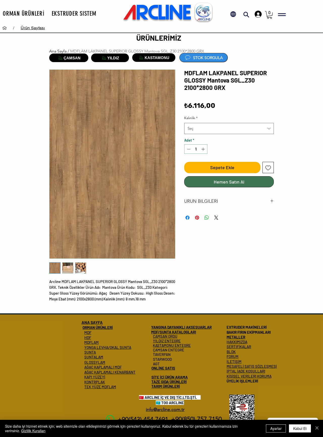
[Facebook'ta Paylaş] (187, 218)
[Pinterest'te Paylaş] (197, 218)
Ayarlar (276, 428)
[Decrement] (188, 149)
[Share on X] (216, 218)
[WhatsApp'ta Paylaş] (207, 218)
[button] (23, 13)
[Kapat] (317, 428)
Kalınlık (191, 118)
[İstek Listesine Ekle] (268, 167)
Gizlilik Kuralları (33, 430)
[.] (257, 14)
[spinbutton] (195, 149)
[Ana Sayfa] (4, 27)
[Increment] (203, 149)
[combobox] (229, 128)
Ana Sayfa (58, 51)
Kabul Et (300, 428)
